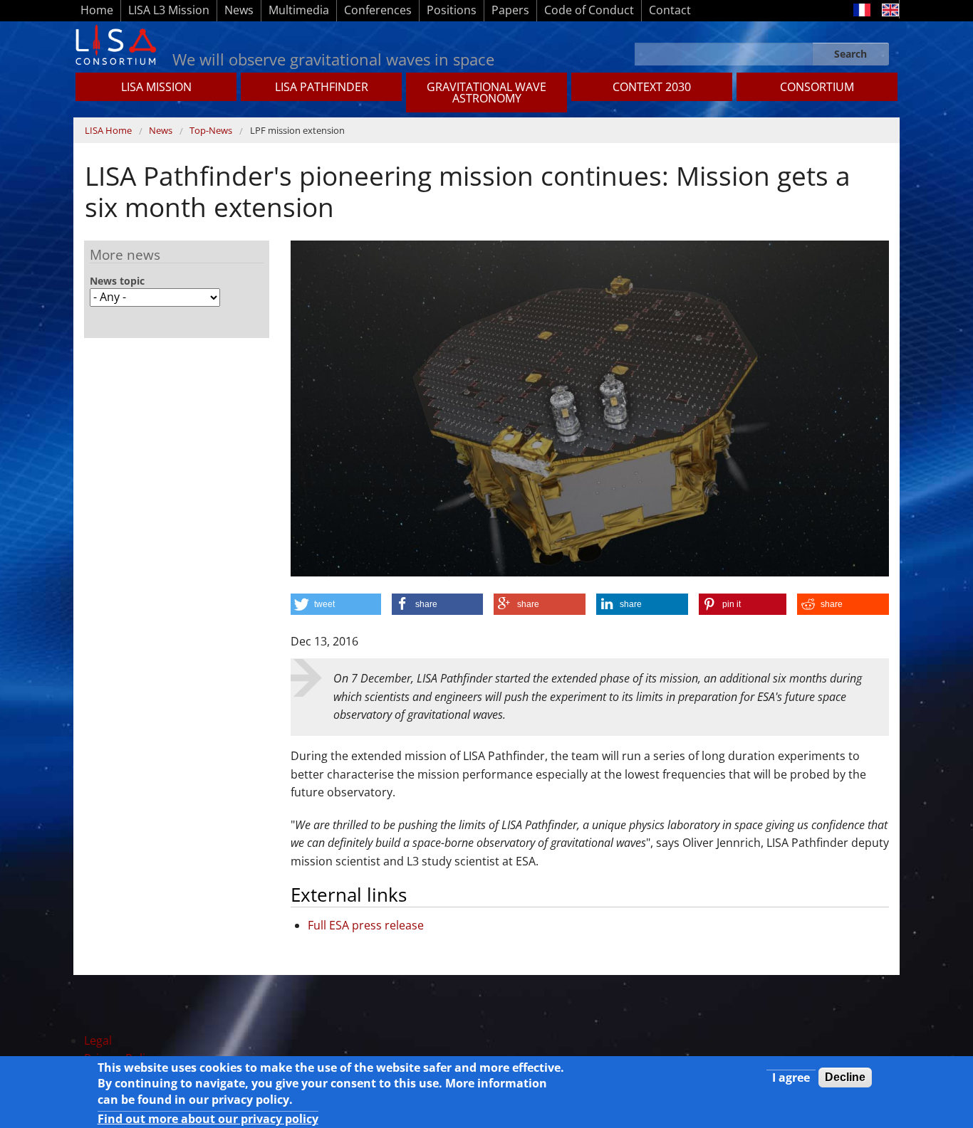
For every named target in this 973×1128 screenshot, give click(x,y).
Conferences (378, 10)
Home (96, 10)
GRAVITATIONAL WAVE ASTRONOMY (486, 92)
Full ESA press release (366, 925)
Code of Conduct (589, 10)
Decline (845, 1077)
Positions (452, 10)
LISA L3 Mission (168, 10)
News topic (117, 281)
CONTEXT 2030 (652, 87)
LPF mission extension (297, 130)
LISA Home (108, 130)
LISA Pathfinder (321, 87)
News (239, 10)
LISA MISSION (156, 87)
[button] (336, 604)
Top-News (210, 130)
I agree (791, 1077)
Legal (98, 1040)
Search (850, 53)
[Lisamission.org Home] (115, 43)
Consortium (817, 87)
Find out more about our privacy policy (208, 1119)
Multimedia (299, 10)
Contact (670, 10)
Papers (510, 10)
